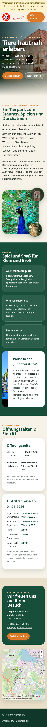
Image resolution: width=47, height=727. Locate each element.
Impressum (8, 720)
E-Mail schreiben (18, 636)
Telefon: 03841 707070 (18, 623)
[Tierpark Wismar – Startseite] (13, 17)
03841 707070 (33, 17)
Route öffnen (34, 75)
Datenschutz (22, 720)
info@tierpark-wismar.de (19, 627)
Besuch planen (12, 75)
